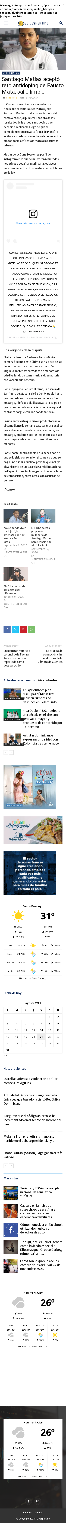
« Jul (6, 1055)
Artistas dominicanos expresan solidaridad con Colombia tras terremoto (41, 739)
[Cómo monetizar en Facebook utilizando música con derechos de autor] (11, 1230)
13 (33, 1030)
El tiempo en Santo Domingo (33, 978)
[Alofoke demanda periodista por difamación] (16, 574)
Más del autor (47, 680)
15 (49, 1030)
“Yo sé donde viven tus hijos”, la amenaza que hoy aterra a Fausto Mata (15, 535)
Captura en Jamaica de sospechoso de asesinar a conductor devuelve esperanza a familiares (37, 1211)
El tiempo (22, 1346)
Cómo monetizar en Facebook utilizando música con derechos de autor (41, 1228)
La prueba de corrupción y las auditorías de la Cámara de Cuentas (50, 656)
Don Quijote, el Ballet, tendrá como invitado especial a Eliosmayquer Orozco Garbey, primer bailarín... (41, 1248)
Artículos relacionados (19, 680)
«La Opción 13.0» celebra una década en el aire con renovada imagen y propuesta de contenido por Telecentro (42, 719)
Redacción (11, 97)
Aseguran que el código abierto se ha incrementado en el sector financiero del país (32, 1120)
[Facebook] (7, 629)
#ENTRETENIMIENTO (14, 699)
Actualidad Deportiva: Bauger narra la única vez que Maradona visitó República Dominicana (32, 1099)
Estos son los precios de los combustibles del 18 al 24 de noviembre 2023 (40, 1265)
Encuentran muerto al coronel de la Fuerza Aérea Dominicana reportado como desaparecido (17, 658)
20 (33, 1036)
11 (16, 1030)
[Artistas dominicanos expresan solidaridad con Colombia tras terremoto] (12, 740)
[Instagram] (37, 1501)
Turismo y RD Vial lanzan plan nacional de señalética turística (40, 1192)
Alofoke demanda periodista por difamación (14, 590)
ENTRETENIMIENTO (11, 73)
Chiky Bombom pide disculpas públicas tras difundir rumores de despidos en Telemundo (40, 696)
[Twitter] (15, 629)
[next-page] (11, 752)
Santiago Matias (42, 337)
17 (7, 1036)
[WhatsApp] (31, 629)
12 (25, 1030)
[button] (6, 23)
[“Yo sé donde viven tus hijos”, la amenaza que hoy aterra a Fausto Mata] (16, 516)
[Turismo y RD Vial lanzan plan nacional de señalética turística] (11, 1193)
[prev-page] (6, 752)
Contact (39, 1512)
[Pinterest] (23, 629)
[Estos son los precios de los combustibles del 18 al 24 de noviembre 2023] (11, 1266)
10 (7, 1030)
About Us (27, 1512)
